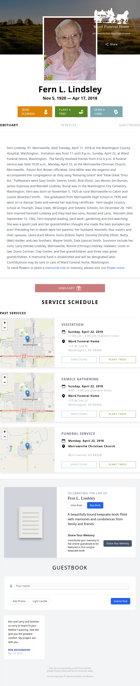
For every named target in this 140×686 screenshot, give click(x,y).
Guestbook (129, 125)
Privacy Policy (60, 670)
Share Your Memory (117, 543)
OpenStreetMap (73, 676)
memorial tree (55, 268)
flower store (115, 268)
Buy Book (95, 505)
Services (68, 125)
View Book (76, 505)
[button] (27, 339)
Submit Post (120, 601)
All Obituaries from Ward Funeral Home (111, 33)
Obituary (9, 125)
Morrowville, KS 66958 (85, 455)
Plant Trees (118, 359)
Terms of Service (79, 670)
